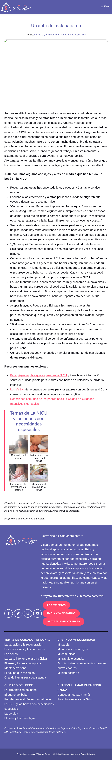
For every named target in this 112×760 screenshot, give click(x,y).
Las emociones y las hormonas (24, 649)
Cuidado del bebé (18, 685)
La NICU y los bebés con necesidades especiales (60, 34)
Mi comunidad (66, 654)
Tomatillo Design (88, 754)
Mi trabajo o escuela (70, 658)
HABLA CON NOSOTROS (61, 613)
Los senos (11, 654)
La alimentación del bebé (20, 689)
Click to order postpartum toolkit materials (44, 732)
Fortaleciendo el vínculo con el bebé (27, 699)
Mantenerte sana (15, 668)
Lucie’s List (17, 389)
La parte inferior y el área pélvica (25, 658)
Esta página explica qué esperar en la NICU (38, 375)
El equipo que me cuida (19, 672)
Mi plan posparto (68, 672)
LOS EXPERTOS (56, 605)
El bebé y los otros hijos (19, 718)
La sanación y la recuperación (23, 644)
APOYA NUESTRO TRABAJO (63, 621)
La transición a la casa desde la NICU (39, 458)
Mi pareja (63, 644)
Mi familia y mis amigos (72, 649)
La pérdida (11, 713)
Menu (107, 6)
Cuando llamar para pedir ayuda (25, 677)
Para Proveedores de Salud (75, 699)
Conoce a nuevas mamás (74, 694)
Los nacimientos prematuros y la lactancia (18, 487)
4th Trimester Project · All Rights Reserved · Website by (57, 754)
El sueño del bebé (16, 694)
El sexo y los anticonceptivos (23, 663)
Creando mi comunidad (76, 639)
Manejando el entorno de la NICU (39, 487)
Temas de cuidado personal (27, 639)
